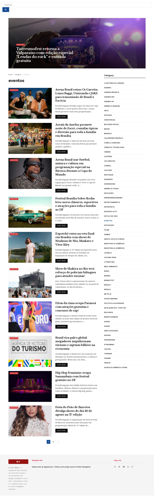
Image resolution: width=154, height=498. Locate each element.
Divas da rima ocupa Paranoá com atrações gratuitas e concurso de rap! (75, 307)
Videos (107, 363)
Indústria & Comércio (114, 243)
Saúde (107, 322)
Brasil (107, 129)
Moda (106, 271)
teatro (107, 349)
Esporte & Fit (110, 211)
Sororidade (109, 340)
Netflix (107, 294)
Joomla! (108, 253)
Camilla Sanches (112, 143)
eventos (20, 44)
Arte (106, 111)
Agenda (107, 88)
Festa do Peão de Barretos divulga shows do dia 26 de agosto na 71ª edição (73, 411)
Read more (61, 117)
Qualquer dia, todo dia (115, 308)
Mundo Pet (109, 280)
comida (107, 166)
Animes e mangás (112, 106)
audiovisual (110, 120)
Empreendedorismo (113, 198)
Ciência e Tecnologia (114, 147)
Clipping (108, 156)
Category (18, 74)
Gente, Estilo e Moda (114, 239)
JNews (16, 467)
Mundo (107, 276)
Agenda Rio (109, 97)
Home (10, 74)
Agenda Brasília (111, 92)
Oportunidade (111, 299)
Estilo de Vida (111, 216)
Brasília (108, 133)
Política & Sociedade (114, 303)
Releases (108, 312)
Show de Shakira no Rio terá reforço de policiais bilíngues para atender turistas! (75, 272)
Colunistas (109, 161)
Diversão (108, 179)
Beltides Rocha (111, 124)
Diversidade (109, 184)
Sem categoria (111, 331)
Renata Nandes (111, 317)
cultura (108, 170)
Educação (109, 193)
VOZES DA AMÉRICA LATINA (115, 367)
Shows (107, 335)
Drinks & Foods (111, 189)
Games (107, 234)
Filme (106, 230)
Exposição (109, 225)
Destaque (108, 175)
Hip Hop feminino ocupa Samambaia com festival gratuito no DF (73, 376)
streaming (109, 344)
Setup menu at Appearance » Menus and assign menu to (61, 467)
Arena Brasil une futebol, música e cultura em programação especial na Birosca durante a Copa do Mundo (73, 167)
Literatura (109, 262)
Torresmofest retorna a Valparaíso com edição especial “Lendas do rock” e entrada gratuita (44, 55)
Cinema (107, 152)
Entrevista (109, 207)
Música (107, 285)
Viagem (107, 358)
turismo (108, 354)
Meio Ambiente (111, 266)
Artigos (108, 115)
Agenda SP (109, 101)
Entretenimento (112, 202)
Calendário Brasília (113, 138)
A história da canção (114, 83)
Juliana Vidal (110, 257)
